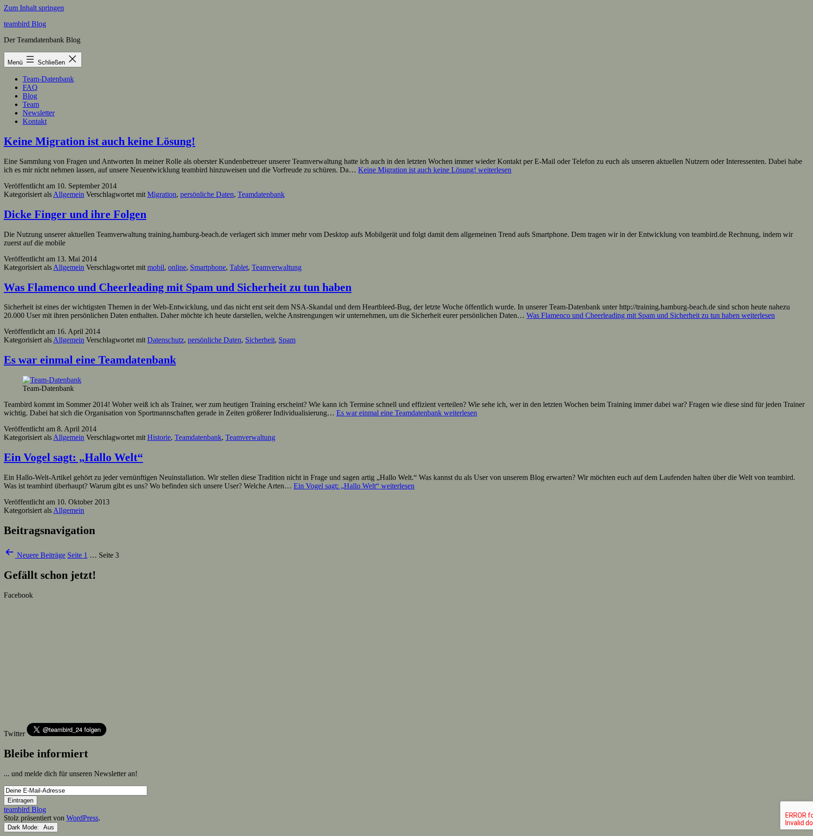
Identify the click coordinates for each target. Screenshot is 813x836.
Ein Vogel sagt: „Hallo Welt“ (73, 457)
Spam (287, 340)
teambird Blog (25, 24)
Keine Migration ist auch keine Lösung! (99, 141)
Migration (161, 194)
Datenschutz (165, 340)
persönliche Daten (207, 194)
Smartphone (208, 267)
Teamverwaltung (277, 267)
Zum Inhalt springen (34, 8)
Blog (30, 96)
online (177, 267)
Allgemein (68, 194)
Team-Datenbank (48, 79)
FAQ (30, 87)
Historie (159, 437)
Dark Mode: (24, 827)
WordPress (82, 818)
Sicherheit (260, 340)
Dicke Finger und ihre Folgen (75, 214)
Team (31, 104)
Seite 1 (77, 555)
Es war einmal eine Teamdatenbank (90, 360)
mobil (155, 267)
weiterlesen (434, 170)
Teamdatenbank (261, 194)
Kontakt (35, 121)
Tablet (239, 267)
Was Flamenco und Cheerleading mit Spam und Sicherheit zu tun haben (177, 287)
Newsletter (39, 113)
